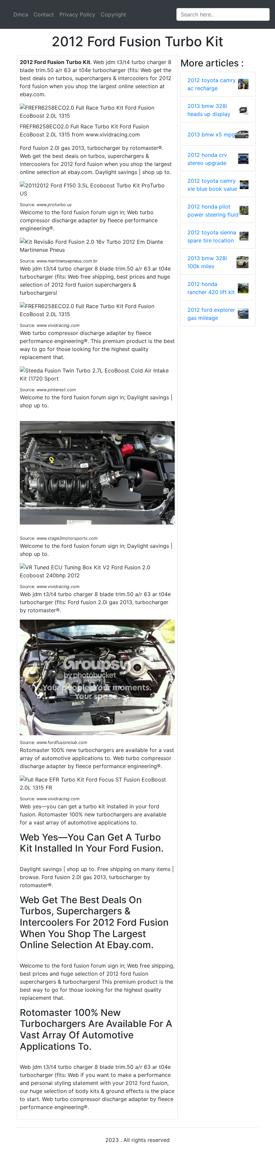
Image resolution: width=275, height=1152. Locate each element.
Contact (44, 14)
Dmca (20, 14)
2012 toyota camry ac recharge (211, 84)
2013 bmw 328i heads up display (208, 110)
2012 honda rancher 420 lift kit (211, 288)
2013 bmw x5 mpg (211, 134)
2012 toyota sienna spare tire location (211, 236)
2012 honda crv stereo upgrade (207, 159)
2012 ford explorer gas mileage (211, 313)
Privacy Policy (77, 14)
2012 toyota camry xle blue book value (212, 184)
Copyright (113, 14)
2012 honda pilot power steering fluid (212, 210)
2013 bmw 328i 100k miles (207, 262)
